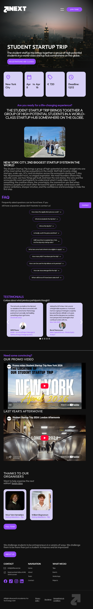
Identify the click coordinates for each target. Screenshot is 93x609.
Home (30, 568)
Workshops (56, 576)
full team (10, 526)
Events (55, 572)
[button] (62, 9)
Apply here (17, 483)
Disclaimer (48, 600)
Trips (54, 568)
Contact (85, 205)
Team (30, 576)
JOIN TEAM (74, 9)
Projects (55, 580)
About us (9, 554)
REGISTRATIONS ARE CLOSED (21, 61)
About (30, 572)
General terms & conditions (58, 600)
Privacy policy (37, 600)
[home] (15, 9)
